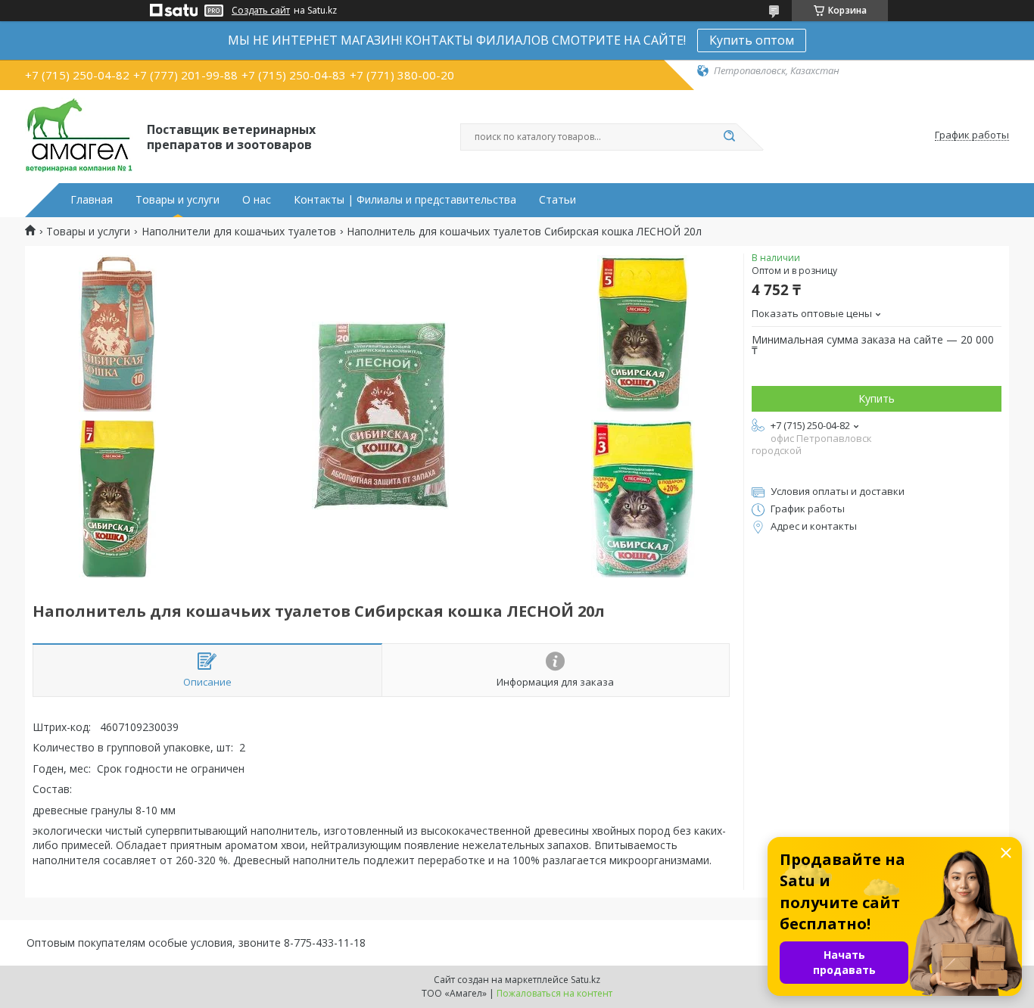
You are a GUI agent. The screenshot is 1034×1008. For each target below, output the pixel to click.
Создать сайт (261, 10)
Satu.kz (585, 979)
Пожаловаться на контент (554, 993)
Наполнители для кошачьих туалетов (239, 231)
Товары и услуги (177, 199)
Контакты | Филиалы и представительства (405, 199)
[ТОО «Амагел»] (79, 135)
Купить (876, 398)
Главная (91, 199)
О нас (256, 199)
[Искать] (729, 137)
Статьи (557, 199)
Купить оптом (751, 40)
